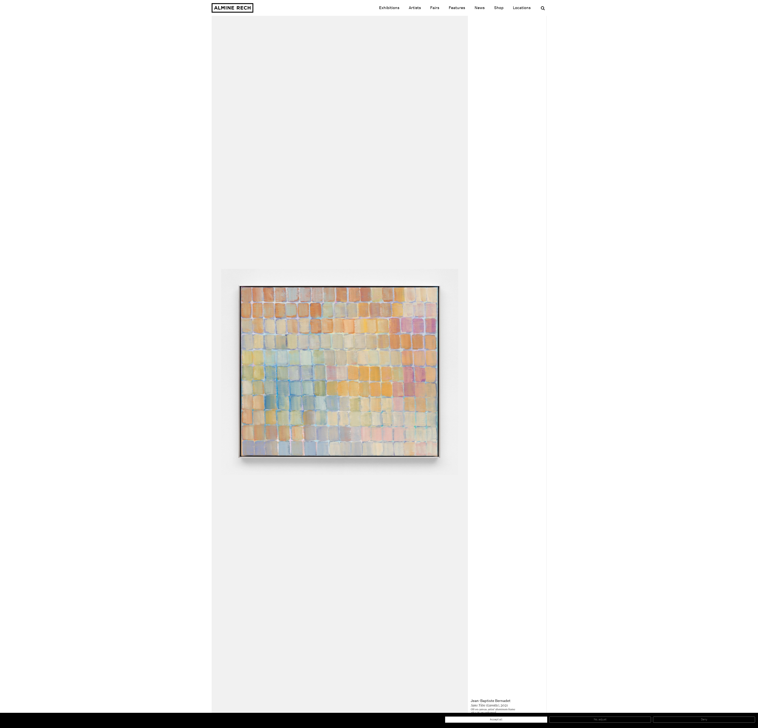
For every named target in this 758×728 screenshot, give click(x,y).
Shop (499, 8)
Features (457, 8)
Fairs (434, 8)
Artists (415, 8)
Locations (522, 8)
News (480, 8)
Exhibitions (389, 8)
